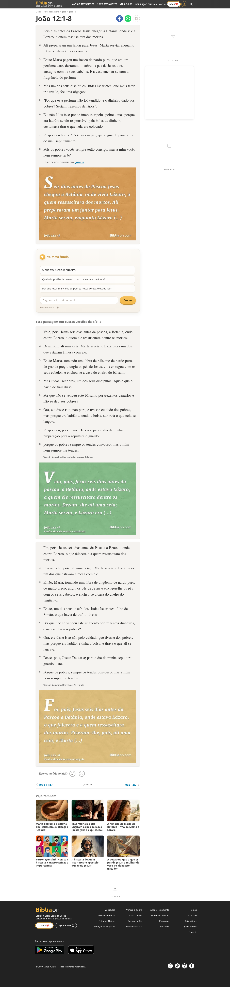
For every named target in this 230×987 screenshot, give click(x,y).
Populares (164, 920)
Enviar (128, 300)
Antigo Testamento (83, 4)
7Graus (53, 966)
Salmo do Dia (135, 915)
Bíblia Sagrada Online (49, 6)
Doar (173, 4)
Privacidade (191, 920)
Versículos (126, 4)
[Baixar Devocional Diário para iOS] (81, 950)
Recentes (164, 926)
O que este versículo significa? (59, 269)
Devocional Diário (133, 926)
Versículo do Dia (134, 909)
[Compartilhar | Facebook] (119, 18)
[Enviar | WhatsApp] (128, 18)
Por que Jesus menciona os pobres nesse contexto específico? (76, 288)
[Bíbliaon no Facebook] (191, 965)
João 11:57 (46, 784)
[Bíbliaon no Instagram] (184, 965)
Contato (192, 915)
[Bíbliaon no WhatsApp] (170, 965)
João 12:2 (130, 784)
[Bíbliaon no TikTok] (177, 965)
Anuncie (193, 932)
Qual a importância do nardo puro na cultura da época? (73, 279)
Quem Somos (190, 926)
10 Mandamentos (106, 915)
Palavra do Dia (135, 920)
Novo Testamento (107, 4)
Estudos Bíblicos (107, 920)
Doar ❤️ (44, 925)
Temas (193, 909)
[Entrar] (184, 4)
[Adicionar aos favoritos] (136, 18)
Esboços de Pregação (104, 926)
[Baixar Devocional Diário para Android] (49, 950)
